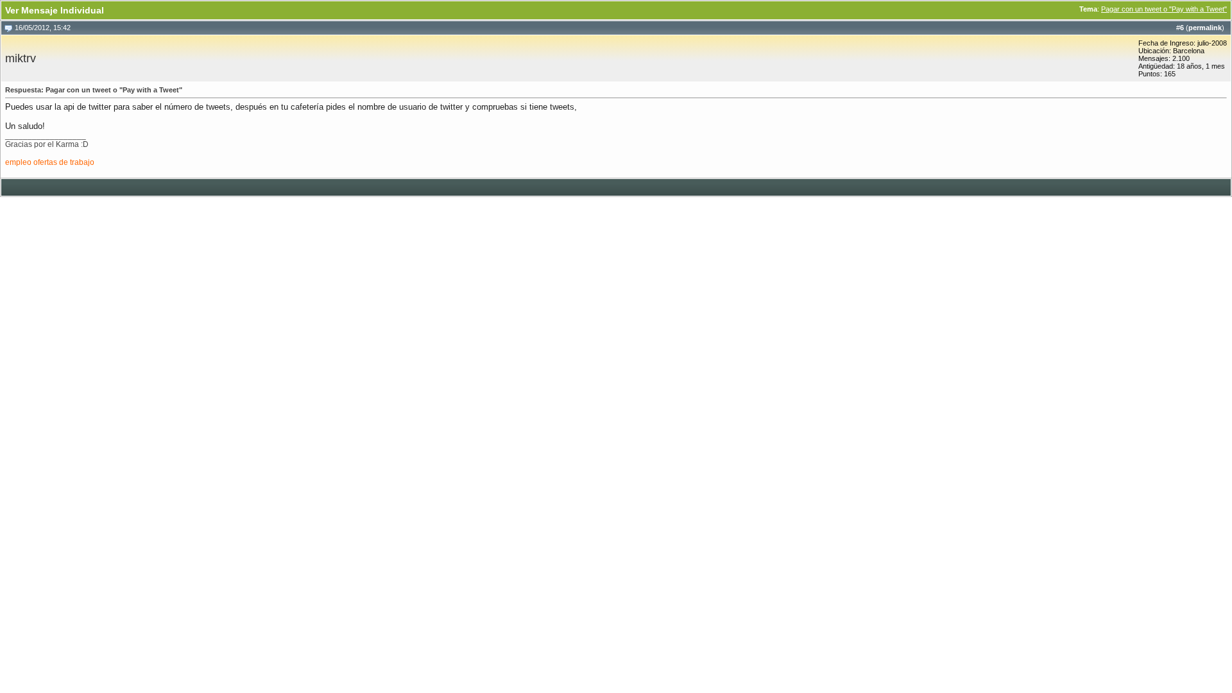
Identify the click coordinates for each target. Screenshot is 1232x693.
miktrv (20, 58)
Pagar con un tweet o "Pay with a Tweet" (1164, 9)
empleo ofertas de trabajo (49, 162)
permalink (1205, 27)
